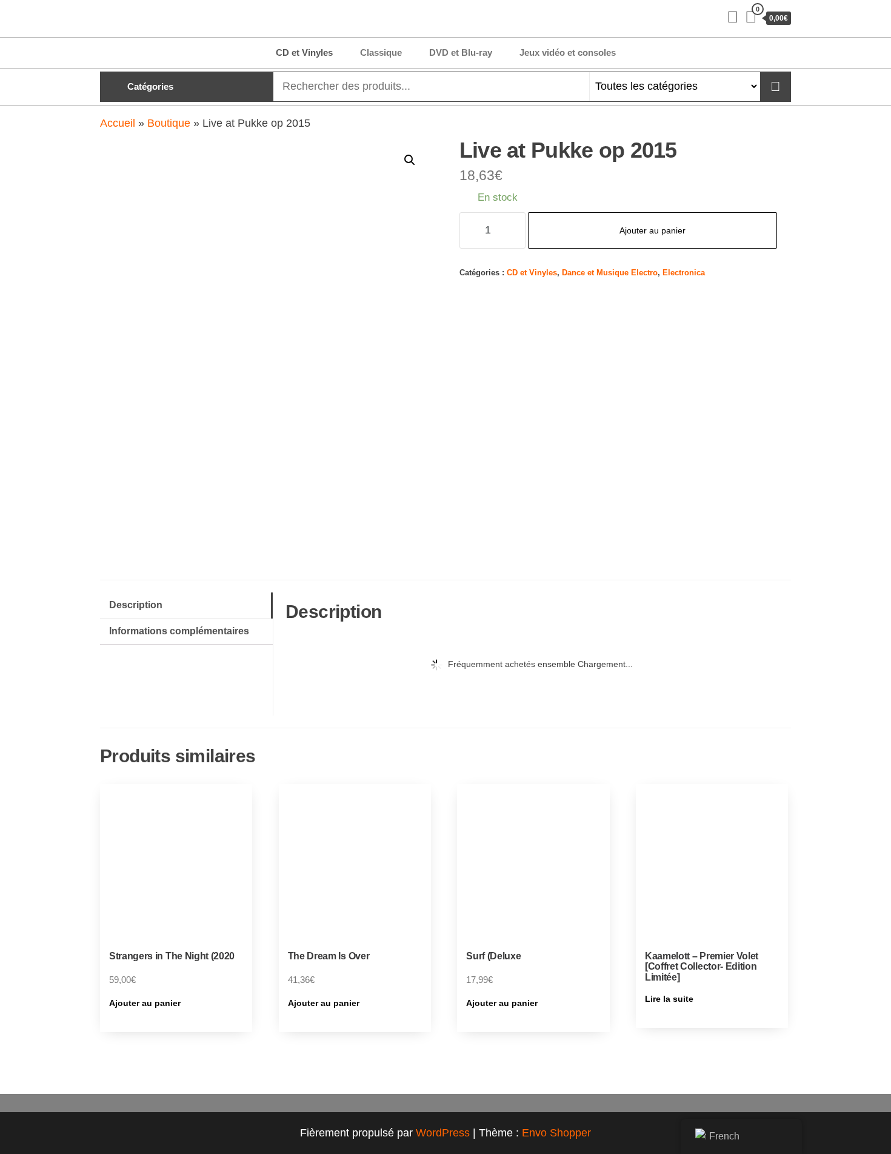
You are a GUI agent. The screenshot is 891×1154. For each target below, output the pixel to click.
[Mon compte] (733, 17)
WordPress (443, 1133)
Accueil (117, 123)
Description (135, 604)
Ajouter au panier (652, 230)
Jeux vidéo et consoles (567, 52)
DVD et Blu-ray (460, 52)
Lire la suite (669, 999)
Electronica (683, 273)
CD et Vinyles (304, 52)
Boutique (168, 123)
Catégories (150, 86)
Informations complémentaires (179, 630)
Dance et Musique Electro (610, 273)
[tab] (186, 605)
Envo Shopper (556, 1133)
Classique (381, 52)
